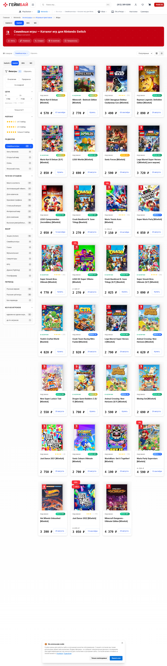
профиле (60, 653)
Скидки (40, 41)
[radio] (156, 53)
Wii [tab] (35, 23)
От (6, 95)
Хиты (13, 41)
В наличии (55, 41)
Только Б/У (19, 110)
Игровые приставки (44, 18)
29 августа (156, 112)
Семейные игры (20, 53)
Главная (6, 18)
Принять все (116, 658)
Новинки (26, 41)
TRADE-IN (159, 5)
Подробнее (67, 653)
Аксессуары (27, 18)
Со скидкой (19, 85)
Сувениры (145, 12)
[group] (159, 53)
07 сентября (60, 112)
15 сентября (157, 471)
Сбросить (34, 53)
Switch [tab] (19, 23)
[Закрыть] (122, 643)
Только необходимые (99, 658)
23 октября (124, 232)
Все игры (59, 11)
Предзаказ (26, 79)
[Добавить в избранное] (63, 64)
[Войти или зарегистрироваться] (135, 4)
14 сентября (60, 232)
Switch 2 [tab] (8, 23)
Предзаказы (72, 41)
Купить (92, 112)
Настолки (133, 12)
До (21, 95)
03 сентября (125, 112)
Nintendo (17, 18)
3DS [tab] (28, 23)
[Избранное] (142, 4)
